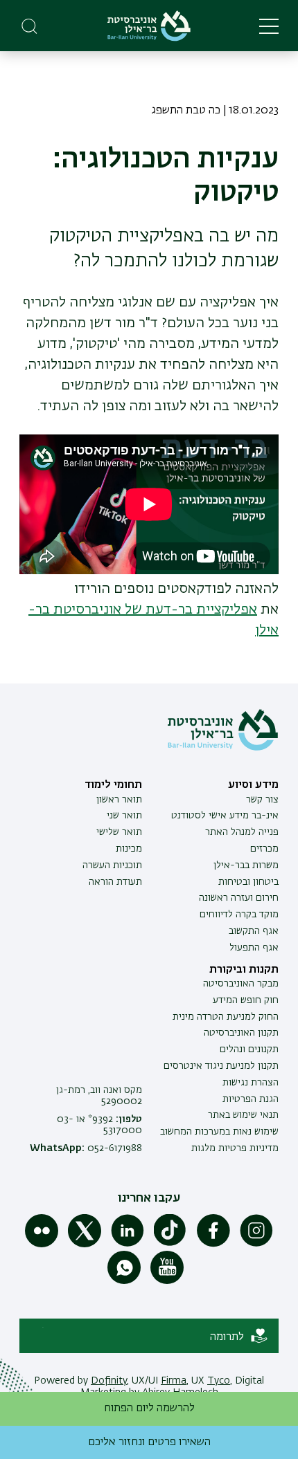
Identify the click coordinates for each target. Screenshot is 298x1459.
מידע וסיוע (253, 785)
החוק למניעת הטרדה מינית (226, 1017)
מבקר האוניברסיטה (241, 984)
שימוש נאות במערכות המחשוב (219, 1132)
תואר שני (124, 815)
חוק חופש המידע (246, 1000)
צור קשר (262, 800)
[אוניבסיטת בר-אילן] (149, 26)
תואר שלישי (119, 832)
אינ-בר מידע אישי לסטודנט (225, 815)
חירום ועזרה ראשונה (239, 898)
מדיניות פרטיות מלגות (235, 1148)
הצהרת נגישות (250, 1083)
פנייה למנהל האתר (242, 832)
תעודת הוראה (115, 882)
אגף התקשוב (254, 931)
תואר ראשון (119, 800)
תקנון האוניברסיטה (241, 1033)
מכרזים (264, 849)
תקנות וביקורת (244, 969)
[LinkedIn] (127, 1244)
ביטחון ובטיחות (248, 882)
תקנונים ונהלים (249, 1049)
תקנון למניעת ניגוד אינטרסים (221, 1066)
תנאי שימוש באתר (243, 1115)
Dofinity (109, 1381)
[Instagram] (256, 1244)
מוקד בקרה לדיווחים (239, 914)
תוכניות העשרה (112, 865)
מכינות (129, 849)
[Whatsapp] (124, 1281)
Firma (173, 1381)
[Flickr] (41, 1244)
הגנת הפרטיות (250, 1099)
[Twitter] (84, 1244)
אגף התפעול (254, 948)
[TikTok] (170, 1244)
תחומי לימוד (113, 785)
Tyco (218, 1381)
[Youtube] (167, 1281)
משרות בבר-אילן (246, 865)
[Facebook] (213, 1244)
